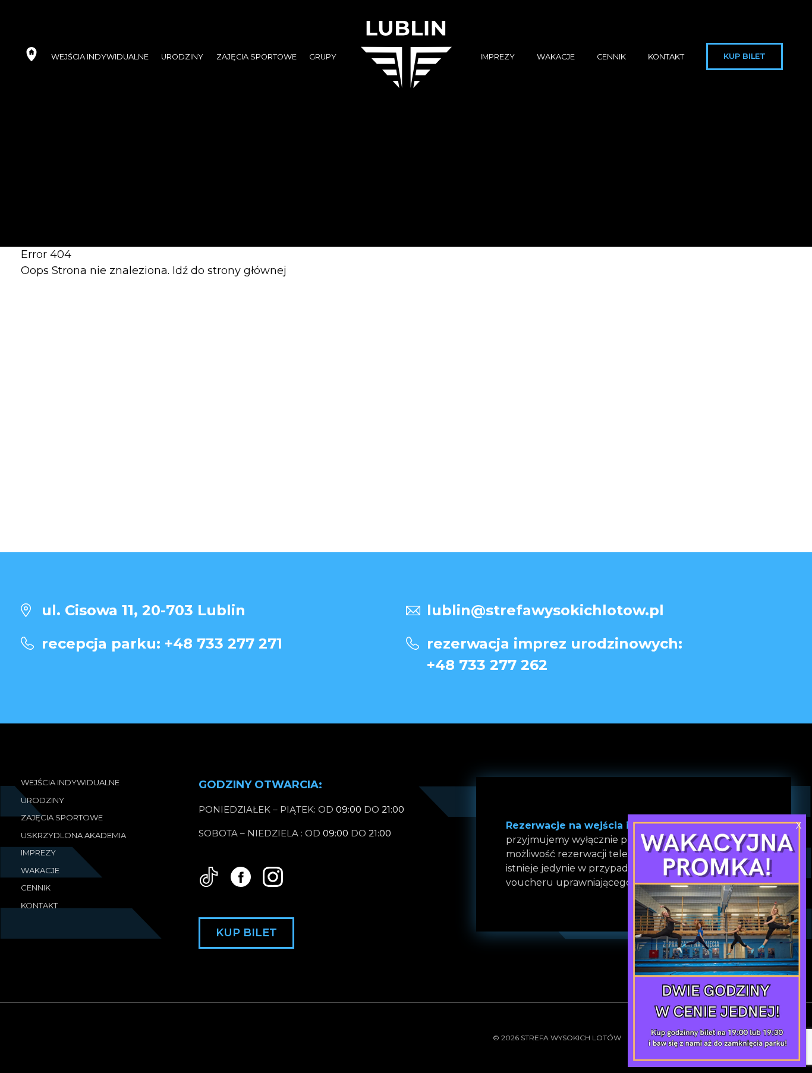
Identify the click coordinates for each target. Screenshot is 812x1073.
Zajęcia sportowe (256, 56)
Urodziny (182, 56)
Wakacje (556, 56)
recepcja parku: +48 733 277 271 (162, 643)
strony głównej (247, 270)
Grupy (322, 56)
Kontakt (666, 56)
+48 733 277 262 (554, 654)
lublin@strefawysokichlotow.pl (545, 610)
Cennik (611, 56)
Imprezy (497, 56)
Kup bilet (744, 56)
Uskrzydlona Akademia (73, 835)
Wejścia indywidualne (100, 56)
